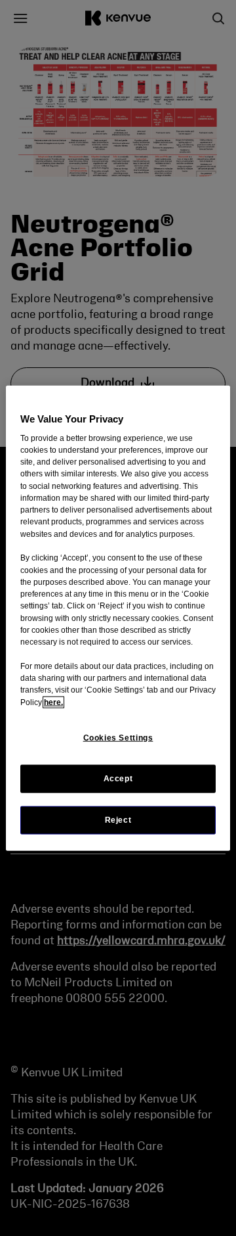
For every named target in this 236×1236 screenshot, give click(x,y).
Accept (118, 778)
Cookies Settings (118, 738)
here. (53, 701)
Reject (118, 820)
